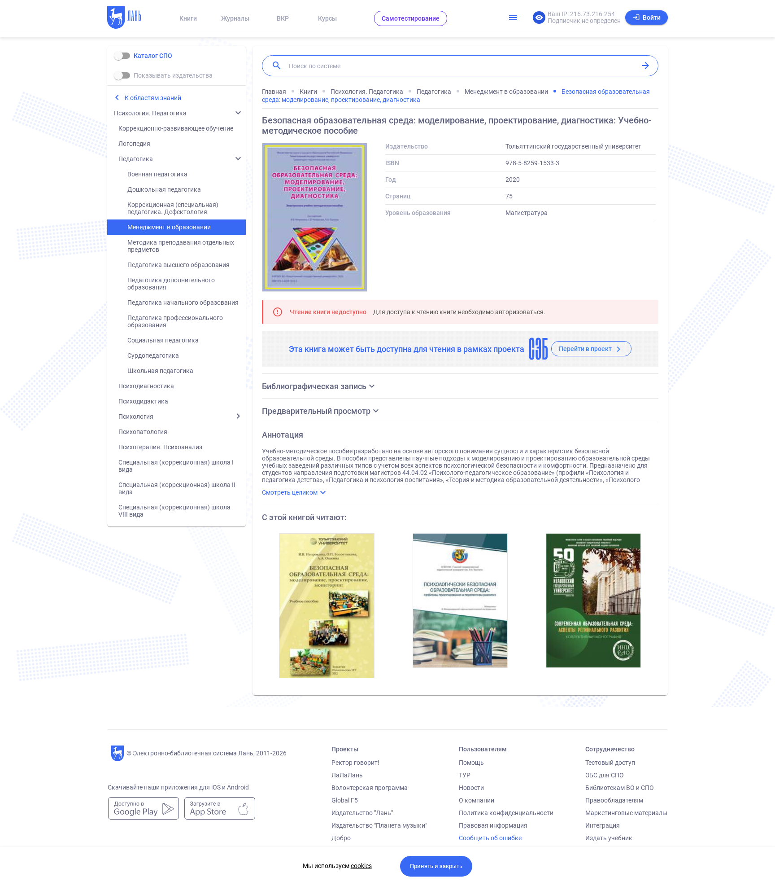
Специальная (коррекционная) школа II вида (176, 488)
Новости (471, 787)
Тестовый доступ (610, 762)
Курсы (327, 18)
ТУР (464, 775)
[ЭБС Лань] (132, 18)
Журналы (235, 18)
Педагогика (135, 158)
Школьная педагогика (160, 370)
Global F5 (344, 800)
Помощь (471, 762)
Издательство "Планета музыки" (379, 825)
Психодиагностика (146, 386)
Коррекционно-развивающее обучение (175, 128)
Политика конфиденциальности (506, 812)
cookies (361, 865)
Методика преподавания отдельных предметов (180, 246)
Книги (188, 18)
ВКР (283, 18)
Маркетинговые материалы (626, 812)
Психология (135, 416)
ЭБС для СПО (604, 775)
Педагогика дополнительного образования (171, 283)
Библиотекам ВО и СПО (619, 787)
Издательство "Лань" (362, 812)
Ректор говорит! (355, 762)
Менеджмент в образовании (169, 227)
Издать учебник (608, 838)
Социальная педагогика (163, 340)
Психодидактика (143, 401)
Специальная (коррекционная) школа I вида (176, 466)
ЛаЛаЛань (347, 775)
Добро (341, 838)
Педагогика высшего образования (178, 264)
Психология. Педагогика (150, 113)
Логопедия (134, 143)
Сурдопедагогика (153, 355)
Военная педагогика (157, 174)
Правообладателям (614, 800)
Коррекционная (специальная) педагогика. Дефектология (172, 208)
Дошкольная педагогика (164, 189)
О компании (476, 800)
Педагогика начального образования (183, 302)
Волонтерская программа (369, 787)
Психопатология (142, 431)
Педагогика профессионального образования (175, 321)
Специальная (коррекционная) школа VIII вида (174, 511)
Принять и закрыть (436, 866)
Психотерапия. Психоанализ (160, 447)
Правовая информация (493, 825)
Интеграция (602, 825)
